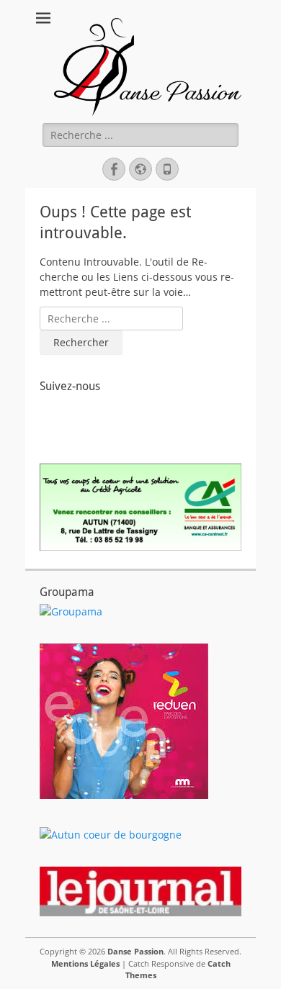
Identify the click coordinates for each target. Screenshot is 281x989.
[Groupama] (71, 611)
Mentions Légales (85, 963)
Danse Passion (135, 951)
